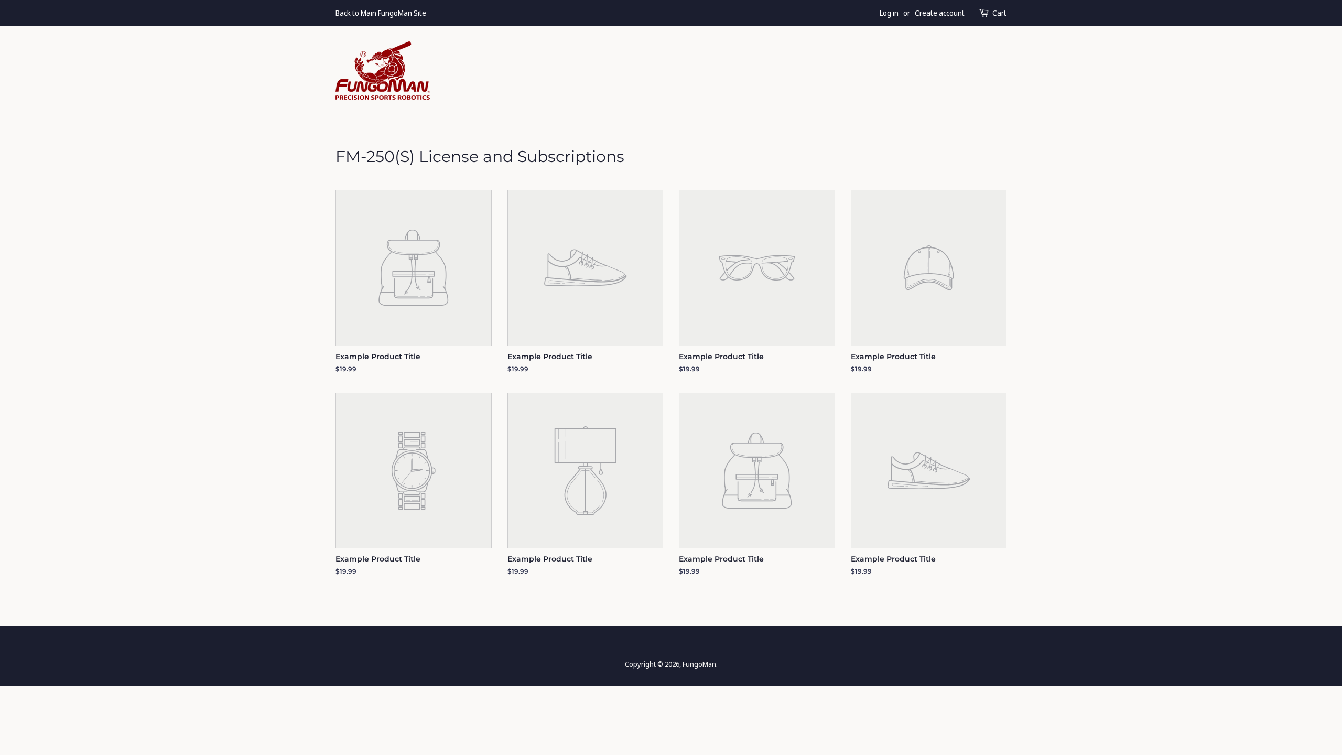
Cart (999, 13)
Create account (940, 13)
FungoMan (699, 664)
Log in (889, 13)
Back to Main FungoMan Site (381, 13)
